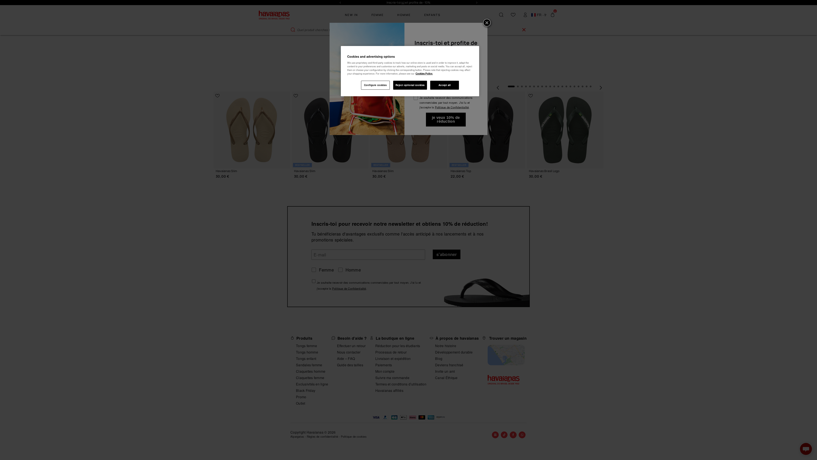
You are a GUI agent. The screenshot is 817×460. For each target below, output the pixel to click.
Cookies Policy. (424, 73)
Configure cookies (375, 85)
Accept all (444, 85)
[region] (410, 71)
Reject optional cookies (410, 85)
